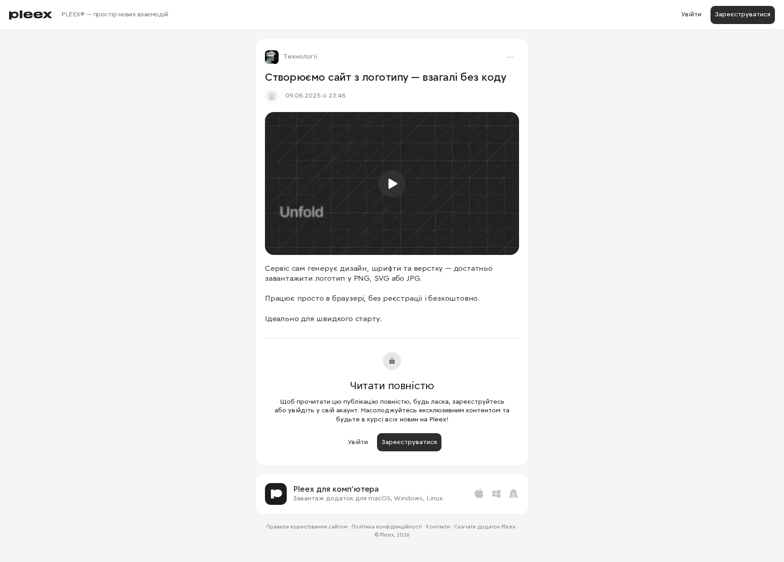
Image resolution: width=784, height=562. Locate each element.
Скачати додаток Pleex (484, 527)
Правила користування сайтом (307, 527)
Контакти (438, 527)
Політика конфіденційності (387, 527)
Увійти (691, 14)
